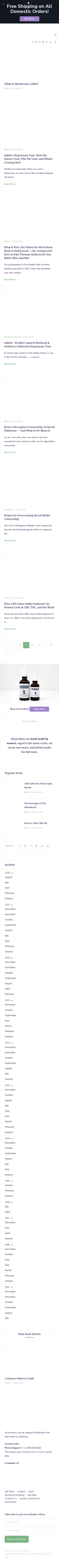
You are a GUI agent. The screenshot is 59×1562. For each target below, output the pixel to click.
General (8, 510)
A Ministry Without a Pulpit (19, 1378)
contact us (11, 1498)
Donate (21, 1491)
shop (31, 1491)
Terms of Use (10, 1551)
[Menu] (55, 35)
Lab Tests (9, 1491)
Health (8, 598)
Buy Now (29, 18)
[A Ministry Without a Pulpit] (29, 1359)
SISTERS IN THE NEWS (15, 1495)
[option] (29, 62)
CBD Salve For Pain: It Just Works (38, 785)
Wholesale (10, 1502)
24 (51, 645)
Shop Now (39, 709)
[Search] (55, 42)
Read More (10, 184)
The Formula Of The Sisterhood (35, 805)
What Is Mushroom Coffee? (21, 83)
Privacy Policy (24, 1551)
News (7, 88)
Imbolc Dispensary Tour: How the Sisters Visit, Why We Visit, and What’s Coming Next (28, 159)
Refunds (32, 1495)
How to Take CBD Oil (35, 823)
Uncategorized (12, 337)
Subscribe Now (16, 1539)
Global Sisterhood (30, 1498)
